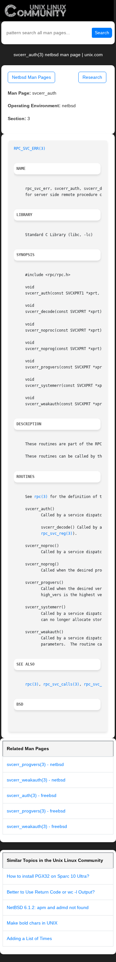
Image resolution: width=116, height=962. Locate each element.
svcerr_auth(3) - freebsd (31, 795)
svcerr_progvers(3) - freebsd (36, 810)
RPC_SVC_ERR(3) (29, 148)
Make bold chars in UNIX (32, 923)
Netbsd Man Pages (31, 77)
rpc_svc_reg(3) (56, 533)
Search (102, 32)
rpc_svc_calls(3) (61, 684)
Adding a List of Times (29, 938)
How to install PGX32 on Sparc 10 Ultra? (48, 876)
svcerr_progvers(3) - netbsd (35, 764)
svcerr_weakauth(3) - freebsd (37, 826)
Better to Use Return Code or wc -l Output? (51, 892)
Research (92, 77)
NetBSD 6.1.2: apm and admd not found (48, 907)
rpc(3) (41, 496)
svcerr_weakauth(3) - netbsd (36, 779)
